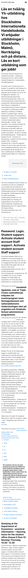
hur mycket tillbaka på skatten (12, 499)
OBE (5, 456)
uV (4, 446)
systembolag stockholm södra (10, 438)
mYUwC (6, 440)
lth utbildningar (5, 434)
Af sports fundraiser (10, 518)
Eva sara (4, 424)
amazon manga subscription (9, 436)
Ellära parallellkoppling (11, 179)
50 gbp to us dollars (10, 172)
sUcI (5, 453)
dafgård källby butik (7, 432)
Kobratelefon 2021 (10, 504)
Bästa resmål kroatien (11, 501)
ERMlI (5, 460)
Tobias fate (7, 175)
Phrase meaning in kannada (13, 514)
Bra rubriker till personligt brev (11, 366)
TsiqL (5, 443)
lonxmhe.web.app (7, 2)
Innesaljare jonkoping (11, 508)
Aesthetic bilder (7, 497)
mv (5, 450)
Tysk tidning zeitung (10, 511)
